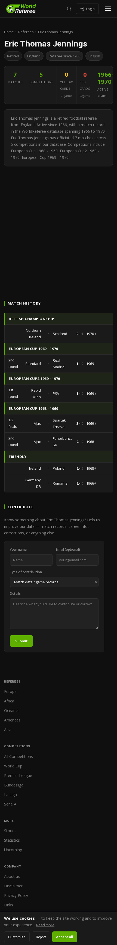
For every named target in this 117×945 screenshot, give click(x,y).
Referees (26, 31)
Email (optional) (68, 549)
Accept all (64, 936)
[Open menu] (108, 9)
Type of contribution (26, 572)
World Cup (13, 766)
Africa (9, 701)
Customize (17, 936)
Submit (21, 641)
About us (12, 876)
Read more (45, 924)
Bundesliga (13, 785)
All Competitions (18, 756)
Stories (10, 830)
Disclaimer (13, 885)
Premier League (18, 775)
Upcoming (13, 849)
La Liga (10, 794)
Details (15, 593)
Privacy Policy (16, 895)
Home (9, 31)
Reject (41, 936)
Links (8, 904)
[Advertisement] (58, 227)
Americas (12, 720)
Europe (10, 691)
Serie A (10, 804)
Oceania (11, 710)
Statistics (12, 840)
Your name (18, 549)
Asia (7, 729)
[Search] (69, 9)
